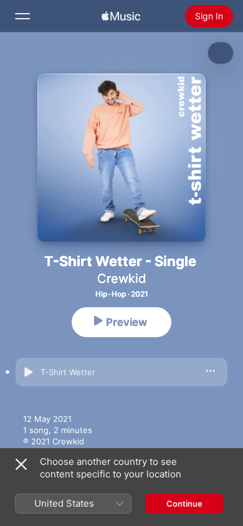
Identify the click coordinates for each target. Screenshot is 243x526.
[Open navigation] (22, 16)
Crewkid (121, 278)
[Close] (21, 464)
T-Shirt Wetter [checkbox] (67, 372)
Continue (184, 504)
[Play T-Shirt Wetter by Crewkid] (28, 372)
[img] (121, 16)
